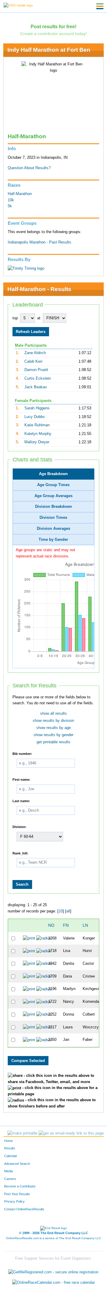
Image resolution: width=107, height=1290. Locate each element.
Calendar (10, 1156)
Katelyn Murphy (37, 434)
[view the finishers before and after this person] (43, 938)
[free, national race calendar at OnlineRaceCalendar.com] (53, 1282)
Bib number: (22, 753)
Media (8, 1171)
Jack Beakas (35, 387)
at (38, 318)
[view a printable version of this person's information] (29, 938)
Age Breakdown (53, 474)
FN (66, 925)
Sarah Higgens (37, 408)
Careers (10, 1179)
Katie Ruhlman (37, 425)
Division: (19, 827)
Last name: (21, 801)
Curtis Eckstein (37, 378)
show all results (53, 713)
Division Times (53, 518)
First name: (21, 779)
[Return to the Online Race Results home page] (18, 5)
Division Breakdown (53, 507)
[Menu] (99, 6)
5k (10, 206)
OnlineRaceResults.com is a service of (53, 1238)
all (68, 911)
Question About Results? (29, 168)
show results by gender (53, 735)
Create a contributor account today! (53, 33)
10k (11, 200)
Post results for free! (53, 26)
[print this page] (22, 1133)
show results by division (53, 721)
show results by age (53, 728)
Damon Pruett (36, 370)
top (15, 318)
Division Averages (53, 529)
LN (85, 925)
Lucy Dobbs (34, 417)
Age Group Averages (53, 496)
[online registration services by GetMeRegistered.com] (53, 1270)
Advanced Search (17, 1163)
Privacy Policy (14, 1201)
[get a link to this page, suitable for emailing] (71, 1133)
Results (9, 1148)
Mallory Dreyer (36, 442)
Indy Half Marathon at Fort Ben (48, 50)
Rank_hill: (20, 853)
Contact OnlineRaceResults (24, 1209)
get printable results (53, 742)
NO (51, 925)
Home (8, 1141)
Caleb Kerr (33, 361)
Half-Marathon (20, 194)
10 (61, 911)
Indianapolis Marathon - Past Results (39, 242)
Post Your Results (17, 1194)
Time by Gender (53, 540)
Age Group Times (53, 485)
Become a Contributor (20, 1186)
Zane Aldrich (35, 353)
